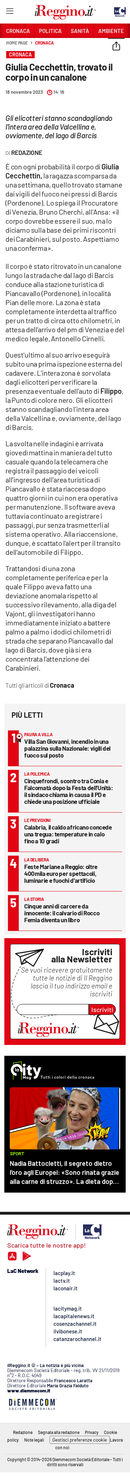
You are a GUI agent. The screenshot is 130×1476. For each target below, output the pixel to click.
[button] (116, 46)
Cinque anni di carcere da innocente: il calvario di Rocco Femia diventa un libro (61, 912)
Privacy (92, 1432)
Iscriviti (102, 1009)
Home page (17, 42)
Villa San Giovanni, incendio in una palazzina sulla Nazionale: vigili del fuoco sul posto (67, 748)
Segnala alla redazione (58, 1432)
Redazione (22, 1432)
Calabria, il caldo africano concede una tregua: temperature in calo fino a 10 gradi (68, 833)
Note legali (34, 1439)
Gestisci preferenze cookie (79, 1440)
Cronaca (44, 42)
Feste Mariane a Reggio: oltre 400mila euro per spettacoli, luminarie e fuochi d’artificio (61, 873)
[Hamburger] (9, 12)
